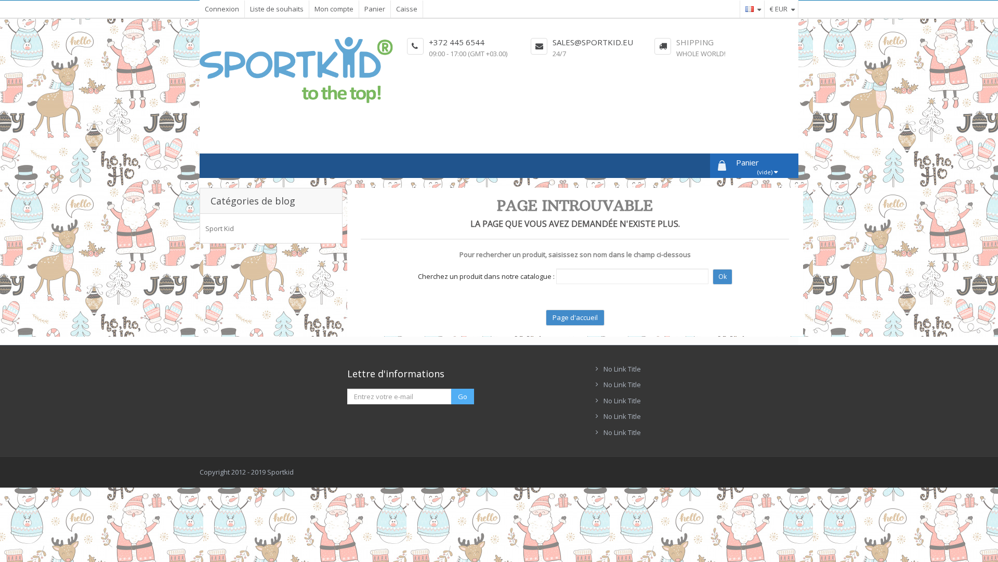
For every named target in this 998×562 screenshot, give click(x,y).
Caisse (406, 9)
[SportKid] (296, 70)
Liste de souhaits (277, 9)
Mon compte (333, 9)
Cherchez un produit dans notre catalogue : (486, 276)
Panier (374, 9)
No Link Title (622, 369)
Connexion (222, 9)
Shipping (695, 42)
